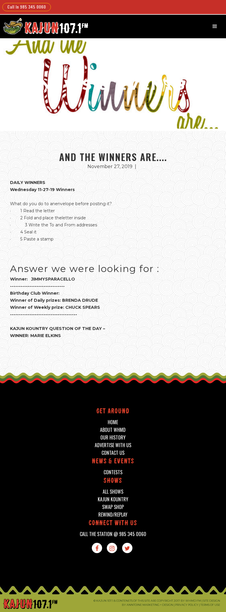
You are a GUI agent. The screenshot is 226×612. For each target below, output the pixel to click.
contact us (113, 453)
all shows (113, 492)
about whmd (113, 430)
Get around (112, 412)
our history (113, 437)
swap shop (113, 507)
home (113, 422)
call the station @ (113, 534)
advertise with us (113, 445)
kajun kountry (113, 499)
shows (113, 481)
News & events (113, 462)
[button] (215, 26)
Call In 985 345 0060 (26, 7)
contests (113, 472)
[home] (45, 26)
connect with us (113, 523)
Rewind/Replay (112, 515)
